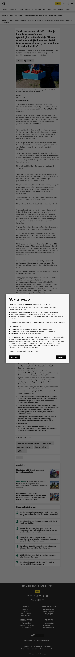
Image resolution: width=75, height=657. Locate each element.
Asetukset (14, 357)
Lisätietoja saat (23, 351)
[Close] (67, 296)
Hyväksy (61, 357)
